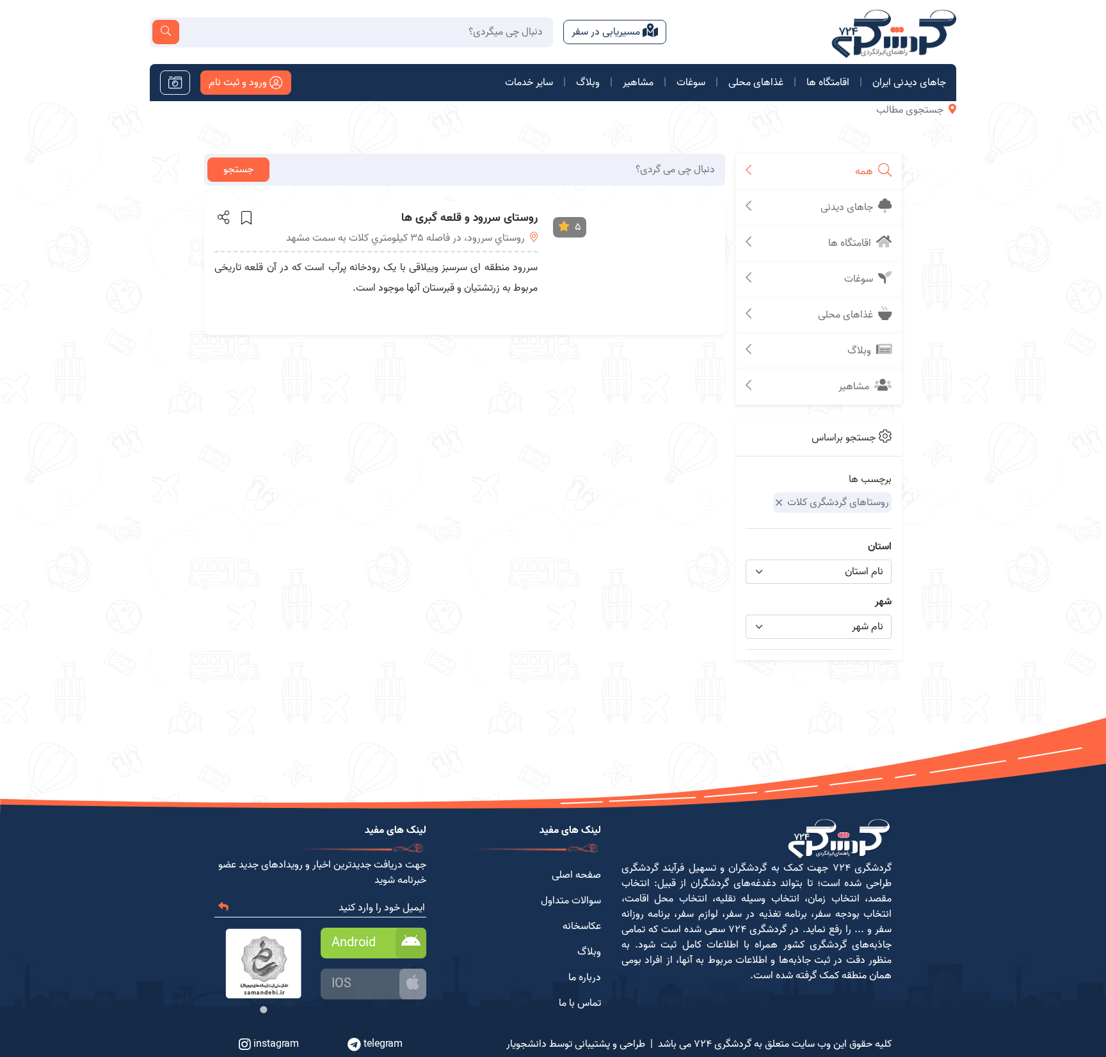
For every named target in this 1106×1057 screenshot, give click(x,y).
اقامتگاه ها (827, 82)
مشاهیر (638, 82)
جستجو (238, 169)
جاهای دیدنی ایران (909, 82)
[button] (222, 217)
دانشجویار (526, 1044)
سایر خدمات (529, 82)
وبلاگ (588, 82)
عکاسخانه (582, 926)
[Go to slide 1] (263, 1009)
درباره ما (584, 977)
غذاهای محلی (755, 82)
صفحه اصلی (576, 875)
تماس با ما (580, 1003)
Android (354, 943)
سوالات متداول (571, 900)
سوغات (691, 82)
